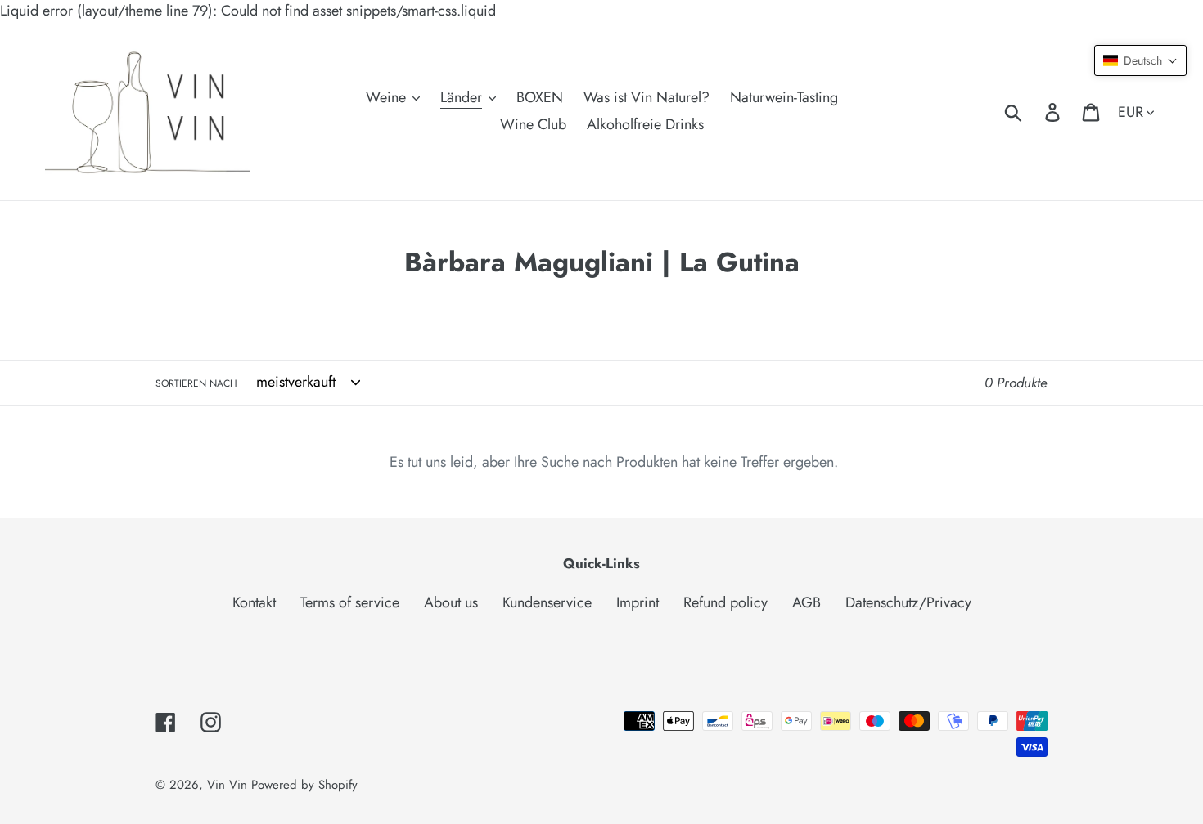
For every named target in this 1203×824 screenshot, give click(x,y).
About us (451, 602)
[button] (1140, 60)
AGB (806, 602)
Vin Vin (229, 785)
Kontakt (254, 602)
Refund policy (725, 602)
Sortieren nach (196, 383)
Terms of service (349, 602)
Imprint (637, 602)
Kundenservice (547, 602)
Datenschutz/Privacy (908, 602)
